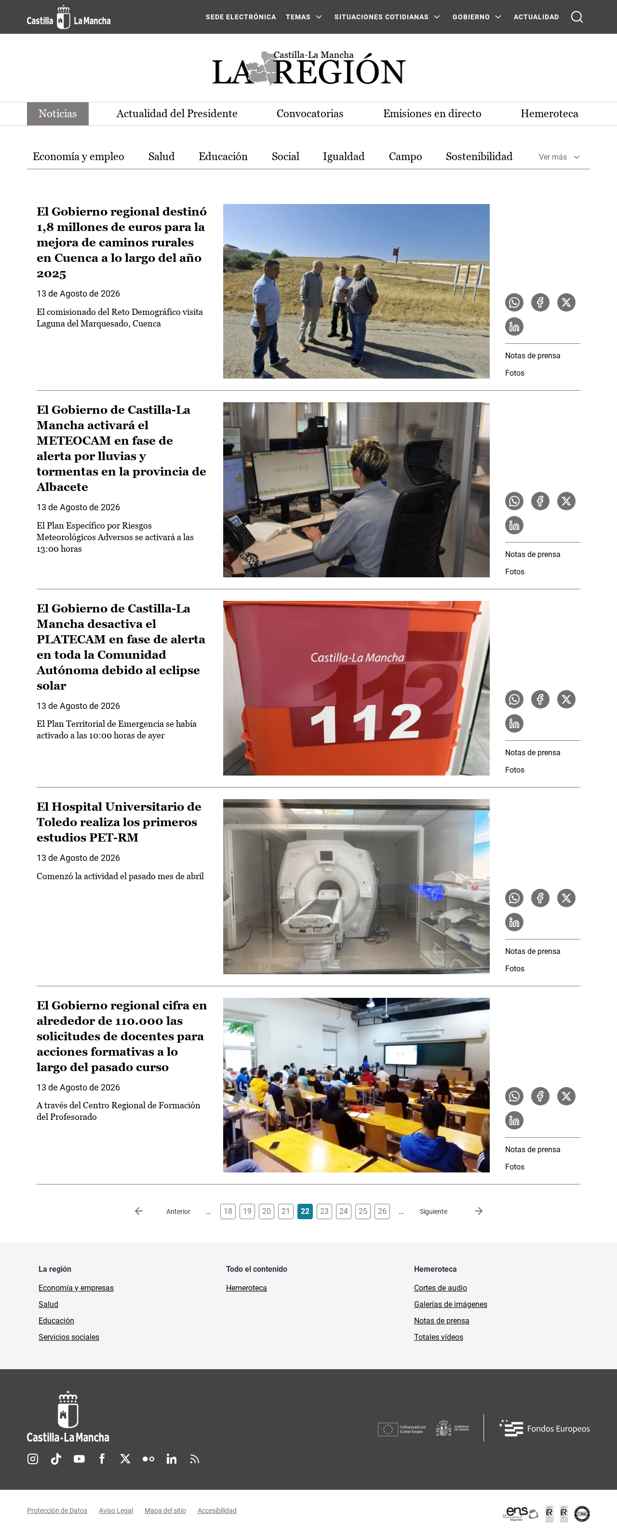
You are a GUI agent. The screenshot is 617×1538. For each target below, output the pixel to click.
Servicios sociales (69, 1337)
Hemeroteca (549, 114)
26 (382, 1211)
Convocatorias (310, 114)
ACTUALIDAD (536, 17)
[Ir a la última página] (470, 1211)
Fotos (514, 373)
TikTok (55, 1459)
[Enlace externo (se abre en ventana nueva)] (545, 1514)
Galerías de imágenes (450, 1304)
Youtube (79, 1459)
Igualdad (344, 156)
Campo (405, 156)
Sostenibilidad (479, 156)
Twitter (125, 1459)
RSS (194, 1459)
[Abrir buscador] (577, 17)
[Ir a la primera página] (146, 1211)
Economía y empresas (76, 1288)
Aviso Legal (116, 1510)
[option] (78, 157)
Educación (223, 156)
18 (228, 1211)
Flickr (148, 1459)
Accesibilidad (217, 1510)
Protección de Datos (57, 1510)
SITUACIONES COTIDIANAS (382, 17)
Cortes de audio (440, 1288)
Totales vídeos (438, 1337)
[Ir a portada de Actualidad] (308, 71)
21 (286, 1211)
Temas (298, 17)
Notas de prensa (533, 355)
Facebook (102, 1459)
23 (324, 1211)
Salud (161, 156)
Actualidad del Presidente (177, 114)
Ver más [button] (553, 157)
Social (285, 156)
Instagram (32, 1459)
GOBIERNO (471, 17)
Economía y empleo (78, 156)
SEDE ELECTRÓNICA (241, 17)
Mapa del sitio (165, 1510)
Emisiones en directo (432, 114)
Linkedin (171, 1459)
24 (343, 1211)
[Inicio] (157, 1416)
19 (247, 1211)
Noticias (58, 114)
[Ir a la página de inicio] (68, 16)
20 (266, 1211)
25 (363, 1211)
